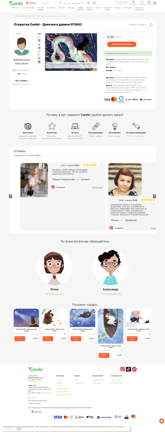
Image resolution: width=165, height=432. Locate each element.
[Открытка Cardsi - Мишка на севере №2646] (39, 51)
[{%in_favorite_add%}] (37, 334)
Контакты (60, 383)
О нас (58, 380)
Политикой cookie (8, 429)
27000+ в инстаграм (136, 136)
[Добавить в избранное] (150, 25)
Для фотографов (116, 383)
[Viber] (94, 3)
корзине (132, 53)
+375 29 (54, 294)
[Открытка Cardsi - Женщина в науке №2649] (39, 62)
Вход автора (97, 383)
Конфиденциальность (64, 394)
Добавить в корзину (20, 338)
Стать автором (116, 380)
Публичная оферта (63, 388)
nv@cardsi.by (34, 397)
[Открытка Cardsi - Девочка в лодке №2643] (39, 40)
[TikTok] (128, 369)
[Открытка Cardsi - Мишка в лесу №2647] (39, 54)
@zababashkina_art (22, 70)
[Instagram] (122, 369)
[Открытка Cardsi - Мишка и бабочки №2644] (39, 44)
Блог (76, 380)
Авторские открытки (31, 16)
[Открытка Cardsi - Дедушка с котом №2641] (39, 36)
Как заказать (79, 383)
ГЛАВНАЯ (18, 16)
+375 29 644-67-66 (121, 2)
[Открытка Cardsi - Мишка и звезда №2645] (39, 48)
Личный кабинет (98, 380)
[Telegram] (88, 3)
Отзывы (59, 386)
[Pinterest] (134, 369)
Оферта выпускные (63, 391)
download (78, 386)
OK (19, 429)
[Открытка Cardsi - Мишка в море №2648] (39, 58)
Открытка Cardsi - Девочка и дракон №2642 (53, 16)
